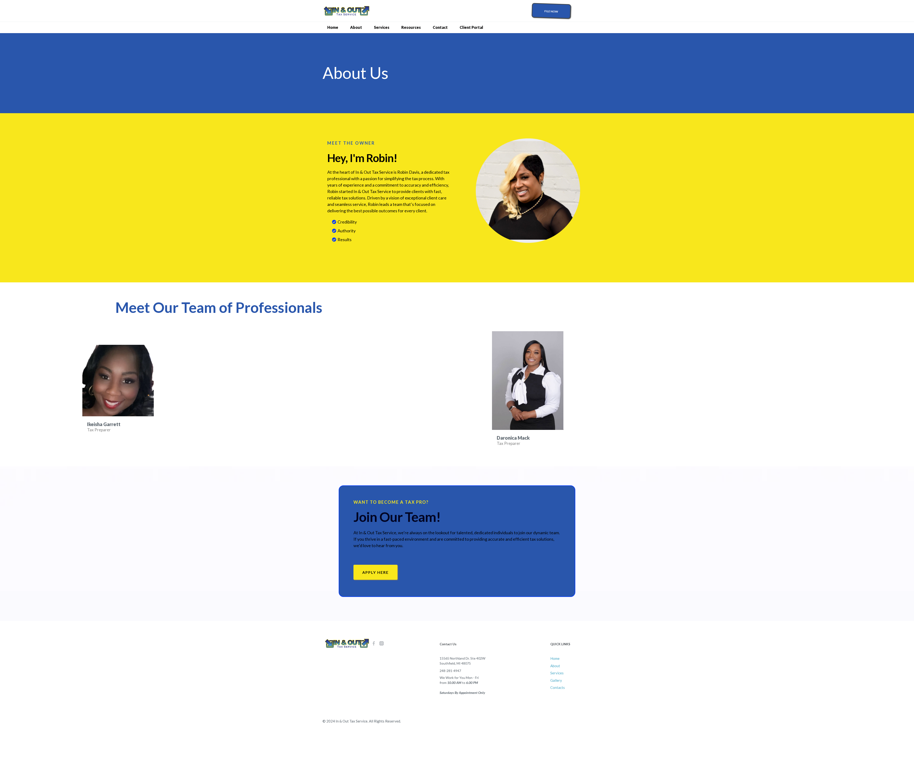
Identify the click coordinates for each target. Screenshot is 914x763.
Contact (440, 27)
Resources (411, 27)
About (356, 27)
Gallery (556, 680)
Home (332, 27)
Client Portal (471, 27)
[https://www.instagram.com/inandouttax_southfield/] (381, 643)
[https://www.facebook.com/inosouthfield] (374, 643)
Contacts (557, 687)
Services (381, 27)
